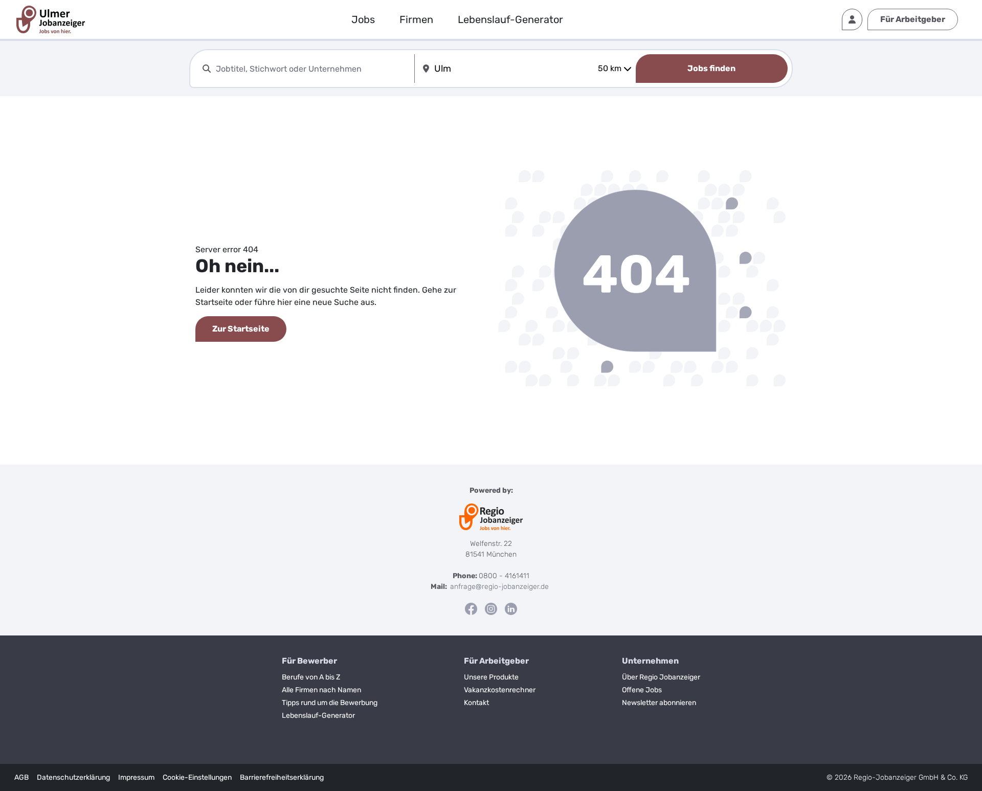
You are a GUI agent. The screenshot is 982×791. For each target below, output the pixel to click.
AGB (21, 777)
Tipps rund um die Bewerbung (329, 702)
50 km (609, 68)
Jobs (363, 19)
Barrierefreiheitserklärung (282, 777)
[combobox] (313, 69)
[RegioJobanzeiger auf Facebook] (471, 608)
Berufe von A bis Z (311, 677)
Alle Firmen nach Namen (321, 690)
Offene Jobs (642, 690)
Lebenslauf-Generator (510, 19)
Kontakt (476, 702)
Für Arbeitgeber (912, 19)
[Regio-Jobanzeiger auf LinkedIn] (511, 608)
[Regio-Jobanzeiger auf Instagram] (491, 608)
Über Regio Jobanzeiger (661, 677)
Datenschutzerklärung (73, 777)
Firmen (416, 19)
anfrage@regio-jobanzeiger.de (499, 586)
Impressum (136, 777)
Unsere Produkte (491, 677)
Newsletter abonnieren (659, 702)
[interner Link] (50, 19)
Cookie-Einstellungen (197, 777)
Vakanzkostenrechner (499, 690)
